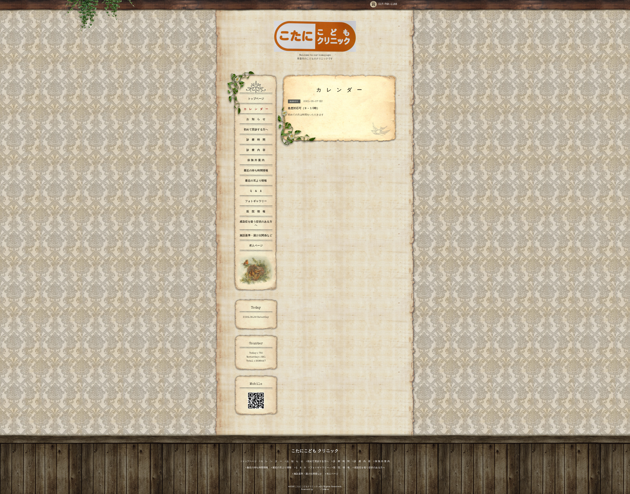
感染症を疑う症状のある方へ (256, 224)
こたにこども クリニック (315, 451)
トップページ (256, 99)
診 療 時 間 (255, 140)
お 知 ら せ (255, 119)
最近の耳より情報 (256, 181)
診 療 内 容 (255, 150)
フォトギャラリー (256, 201)
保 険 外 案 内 (256, 160)
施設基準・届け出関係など (256, 235)
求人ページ (256, 246)
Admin (326, 490)
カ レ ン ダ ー (256, 109)
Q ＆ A (256, 191)
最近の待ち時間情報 (256, 171)
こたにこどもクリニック (306, 487)
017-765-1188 (387, 4)
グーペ (317, 490)
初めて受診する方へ (256, 130)
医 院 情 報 (255, 212)
